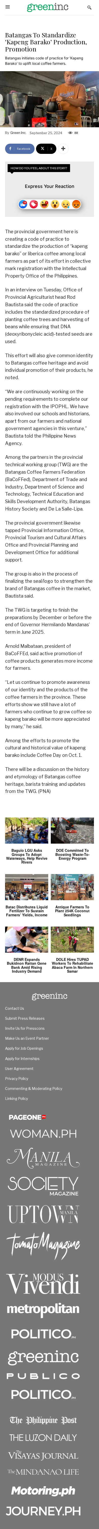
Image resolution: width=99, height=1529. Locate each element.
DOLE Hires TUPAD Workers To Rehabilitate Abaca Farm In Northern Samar (72, 965)
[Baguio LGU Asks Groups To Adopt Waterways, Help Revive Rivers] (26, 830)
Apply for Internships (22, 1058)
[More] (63, 149)
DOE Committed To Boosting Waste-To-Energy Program (72, 854)
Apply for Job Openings (24, 1048)
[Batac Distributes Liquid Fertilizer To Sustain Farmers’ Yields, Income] (26, 887)
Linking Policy (16, 1098)
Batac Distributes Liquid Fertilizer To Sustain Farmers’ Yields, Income (27, 910)
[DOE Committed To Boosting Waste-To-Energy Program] (72, 830)
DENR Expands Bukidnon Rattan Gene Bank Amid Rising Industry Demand (26, 965)
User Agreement (19, 1068)
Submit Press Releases (25, 1018)
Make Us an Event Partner (27, 1038)
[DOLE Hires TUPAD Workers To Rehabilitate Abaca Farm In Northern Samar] (72, 940)
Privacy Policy (16, 1078)
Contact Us (14, 1008)
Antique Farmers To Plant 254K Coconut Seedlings (72, 910)
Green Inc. (18, 133)
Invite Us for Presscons (25, 1028)
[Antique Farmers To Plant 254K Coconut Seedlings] (72, 887)
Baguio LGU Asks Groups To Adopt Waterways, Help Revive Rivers (26, 856)
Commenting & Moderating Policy (33, 1088)
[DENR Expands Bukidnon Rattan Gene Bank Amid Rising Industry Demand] (26, 940)
